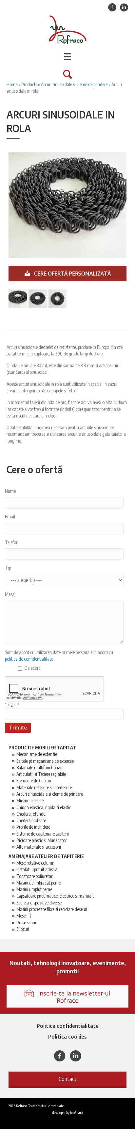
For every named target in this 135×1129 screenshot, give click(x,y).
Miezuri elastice (30, 800)
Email (10, 516)
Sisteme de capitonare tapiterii (42, 834)
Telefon (11, 542)
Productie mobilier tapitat (42, 747)
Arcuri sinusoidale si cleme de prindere (74, 84)
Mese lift (23, 915)
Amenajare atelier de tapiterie (46, 856)
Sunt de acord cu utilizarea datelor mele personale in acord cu (59, 656)
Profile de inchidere (33, 827)
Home (12, 84)
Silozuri (22, 929)
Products (29, 84)
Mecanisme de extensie (36, 754)
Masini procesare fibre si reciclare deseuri (51, 909)
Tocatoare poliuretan (34, 876)
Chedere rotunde (30, 814)
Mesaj (10, 594)
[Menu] (67, 56)
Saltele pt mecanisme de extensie (45, 761)
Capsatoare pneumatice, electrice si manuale (55, 896)
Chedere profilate (31, 820)
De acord (33, 668)
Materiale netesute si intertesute (44, 787)
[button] (67, 1079)
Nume (10, 491)
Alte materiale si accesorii (38, 847)
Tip (8, 568)
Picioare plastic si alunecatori (42, 840)
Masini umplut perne (34, 889)
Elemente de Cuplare (34, 780)
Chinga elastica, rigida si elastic (43, 807)
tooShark (76, 1112)
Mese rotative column (35, 863)
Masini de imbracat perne (38, 883)
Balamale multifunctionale (39, 767)
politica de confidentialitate (29, 659)
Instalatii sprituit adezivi (37, 869)
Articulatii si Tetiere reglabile (41, 774)
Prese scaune (27, 922)
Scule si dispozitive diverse (39, 902)
